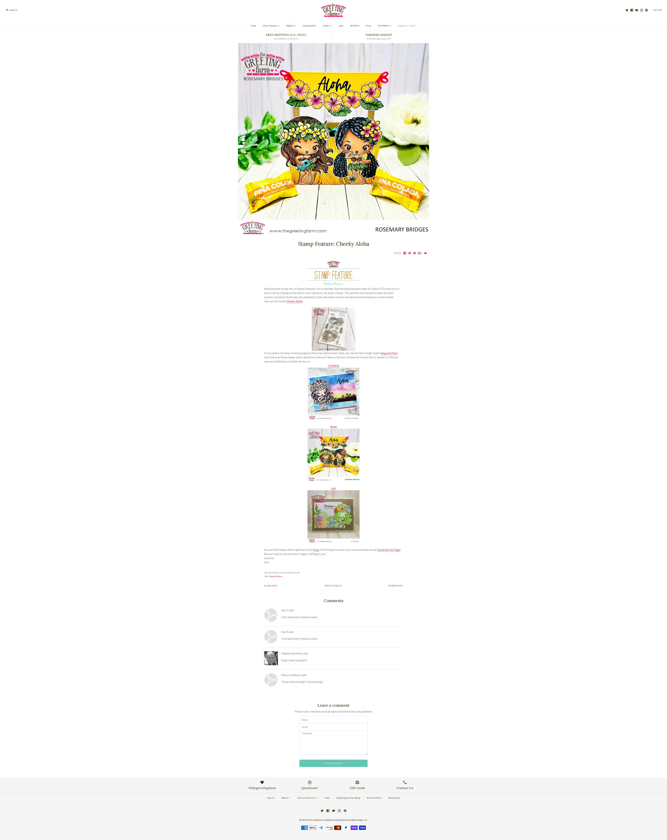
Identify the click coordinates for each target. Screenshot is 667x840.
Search (271, 798)
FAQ (327, 798)
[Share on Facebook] (405, 253)
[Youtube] (636, 10)
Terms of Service (307, 798)
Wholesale (394, 798)
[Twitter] (627, 10)
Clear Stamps (271, 25)
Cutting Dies (309, 25)
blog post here (389, 353)
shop (316, 549)
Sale (341, 25)
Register (403, 25)
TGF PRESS (385, 25)
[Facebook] (632, 10)
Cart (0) (657, 10)
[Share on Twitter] (409, 253)
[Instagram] (641, 10)
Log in (413, 25)
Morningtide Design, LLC (356, 820)
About (285, 798)
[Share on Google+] (420, 253)
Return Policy (374, 798)
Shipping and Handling (348, 798)
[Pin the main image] (414, 253)
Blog (368, 25)
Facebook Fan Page (388, 549)
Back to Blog (333, 585)
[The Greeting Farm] (333, 5)
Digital (291, 25)
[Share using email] (425, 253)
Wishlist (354, 25)
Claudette (333, 365)
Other (327, 25)
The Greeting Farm (315, 820)
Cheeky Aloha (294, 301)
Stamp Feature (275, 576)
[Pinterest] (646, 10)
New (253, 25)
